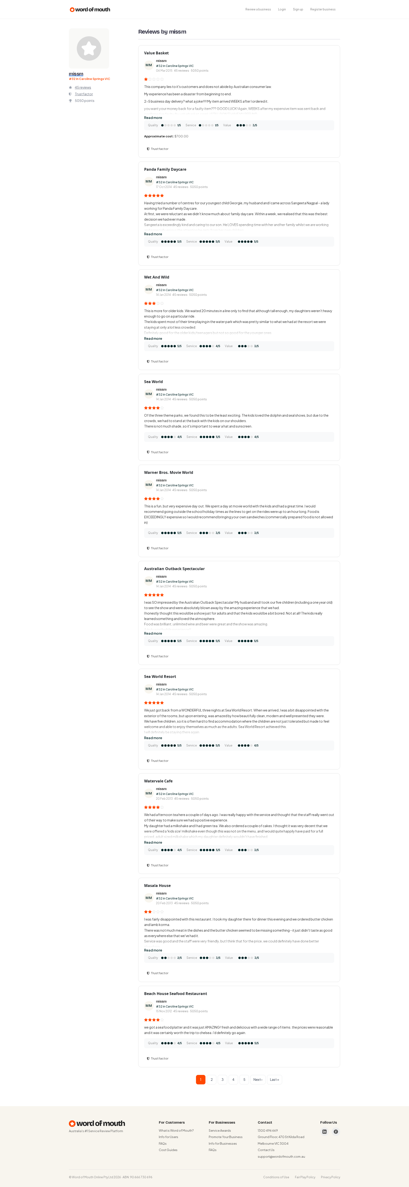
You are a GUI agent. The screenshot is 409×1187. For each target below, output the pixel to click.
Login (282, 9)
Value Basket (156, 53)
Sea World (153, 381)
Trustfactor (84, 94)
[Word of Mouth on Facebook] (336, 1131)
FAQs (163, 1143)
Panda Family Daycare (165, 169)
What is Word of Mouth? (176, 1130)
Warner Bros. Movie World (168, 472)
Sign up (298, 9)
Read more (153, 117)
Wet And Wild (156, 277)
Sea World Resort (160, 676)
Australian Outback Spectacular (174, 568)
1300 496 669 (268, 1130)
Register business (323, 9)
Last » (274, 1079)
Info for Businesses (223, 1143)
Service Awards (220, 1130)
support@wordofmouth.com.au (281, 1156)
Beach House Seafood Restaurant (175, 993)
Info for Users (168, 1137)
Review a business (258, 9)
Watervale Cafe (158, 781)
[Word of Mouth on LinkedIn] (324, 1131)
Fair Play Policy (305, 1177)
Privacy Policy (330, 1177)
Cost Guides (168, 1150)
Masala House (157, 885)
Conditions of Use (276, 1177)
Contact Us (266, 1150)
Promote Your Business (226, 1137)
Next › (257, 1079)
